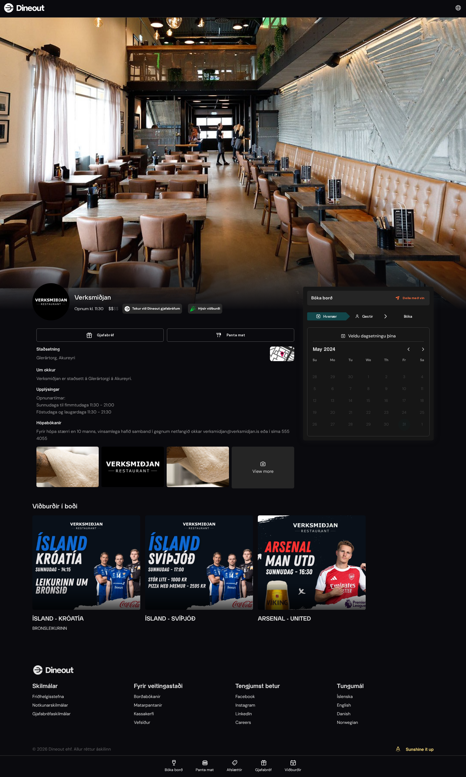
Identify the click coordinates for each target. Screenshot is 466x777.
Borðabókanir (147, 696)
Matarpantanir (148, 705)
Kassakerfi (144, 714)
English (344, 705)
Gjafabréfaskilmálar (51, 714)
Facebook (245, 696)
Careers (243, 722)
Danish (343, 714)
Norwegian (347, 722)
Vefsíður (142, 722)
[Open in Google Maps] (282, 354)
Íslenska (344, 696)
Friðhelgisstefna (48, 696)
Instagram (245, 705)
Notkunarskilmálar (50, 705)
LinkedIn (243, 714)
